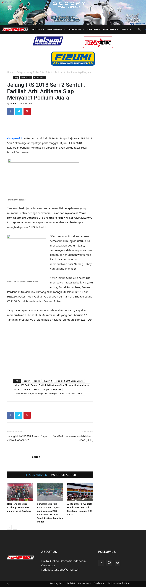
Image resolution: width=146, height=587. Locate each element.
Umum (125, 29)
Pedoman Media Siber (119, 583)
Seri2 (36, 389)
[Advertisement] (50, 127)
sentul (27, 389)
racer (17, 389)
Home (10, 72)
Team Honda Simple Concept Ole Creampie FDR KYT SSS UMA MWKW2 (48, 393)
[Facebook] (101, 563)
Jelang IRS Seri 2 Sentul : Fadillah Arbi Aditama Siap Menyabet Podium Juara (51, 385)
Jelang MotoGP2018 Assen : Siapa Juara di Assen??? (27, 438)
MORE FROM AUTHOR (63, 475)
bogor (27, 380)
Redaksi (71, 583)
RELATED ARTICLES (36, 475)
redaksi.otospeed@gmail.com (60, 570)
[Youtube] (117, 563)
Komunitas (109, 29)
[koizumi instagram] (48, 41)
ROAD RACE (39, 77)
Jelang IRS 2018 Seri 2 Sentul (69, 380)
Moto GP (37, 29)
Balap (20, 72)
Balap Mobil (74, 29)
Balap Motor (54, 29)
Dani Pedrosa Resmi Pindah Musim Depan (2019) (73, 438)
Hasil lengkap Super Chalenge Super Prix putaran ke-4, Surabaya (19, 507)
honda (37, 380)
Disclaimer (99, 583)
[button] (140, 29)
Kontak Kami (84, 583)
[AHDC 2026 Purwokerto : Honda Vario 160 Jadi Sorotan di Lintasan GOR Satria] (80, 492)
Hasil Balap (93, 29)
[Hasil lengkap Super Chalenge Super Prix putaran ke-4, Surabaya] (20, 492)
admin (13, 103)
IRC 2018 (48, 380)
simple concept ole (52, 389)
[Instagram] (109, 562)
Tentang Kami (57, 583)
